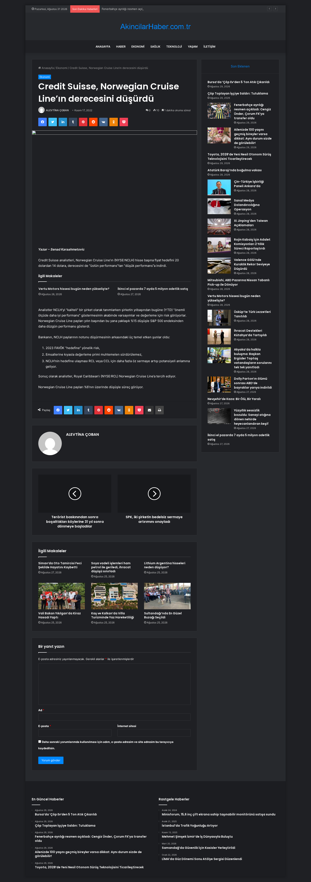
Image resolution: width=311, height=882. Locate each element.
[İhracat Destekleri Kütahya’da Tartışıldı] (219, 336)
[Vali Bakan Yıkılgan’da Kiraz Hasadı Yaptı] (61, 596)
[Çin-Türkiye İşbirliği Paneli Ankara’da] (219, 187)
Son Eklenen (240, 66)
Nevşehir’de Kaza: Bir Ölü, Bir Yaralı (234, 399)
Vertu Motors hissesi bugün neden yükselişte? (74, 289)
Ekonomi (137, 46)
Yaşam (193, 46)
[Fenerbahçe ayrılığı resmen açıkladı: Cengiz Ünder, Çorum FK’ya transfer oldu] (219, 111)
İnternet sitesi (126, 726)
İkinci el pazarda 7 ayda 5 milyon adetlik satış (153, 289)
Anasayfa (103, 46)
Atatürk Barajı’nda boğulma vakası (235, 170)
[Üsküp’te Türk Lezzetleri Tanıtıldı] (219, 318)
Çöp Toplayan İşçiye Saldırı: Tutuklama (238, 93)
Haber (120, 46)
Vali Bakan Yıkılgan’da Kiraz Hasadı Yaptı (59, 615)
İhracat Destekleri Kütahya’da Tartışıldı (250, 333)
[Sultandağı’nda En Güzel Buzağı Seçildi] (167, 596)
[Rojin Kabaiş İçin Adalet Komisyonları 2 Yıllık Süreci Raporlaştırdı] (219, 245)
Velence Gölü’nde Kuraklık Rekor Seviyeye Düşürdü (252, 264)
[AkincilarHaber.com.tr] (155, 26)
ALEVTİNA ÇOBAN (57, 110)
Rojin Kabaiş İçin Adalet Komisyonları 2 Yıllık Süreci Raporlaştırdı (252, 244)
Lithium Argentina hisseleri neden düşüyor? (164, 565)
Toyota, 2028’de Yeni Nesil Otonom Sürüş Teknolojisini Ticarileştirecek (239, 156)
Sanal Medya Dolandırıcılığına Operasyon (247, 204)
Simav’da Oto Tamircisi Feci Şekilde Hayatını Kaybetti (60, 565)
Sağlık (155, 46)
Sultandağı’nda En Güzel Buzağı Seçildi (163, 615)
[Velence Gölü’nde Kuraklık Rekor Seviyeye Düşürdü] (219, 266)
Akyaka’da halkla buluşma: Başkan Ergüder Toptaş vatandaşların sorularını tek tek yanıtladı (253, 358)
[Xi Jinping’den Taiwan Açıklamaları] (219, 226)
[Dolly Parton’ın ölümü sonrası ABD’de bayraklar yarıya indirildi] (219, 384)
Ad (41, 710)
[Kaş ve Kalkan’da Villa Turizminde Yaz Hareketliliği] (114, 596)
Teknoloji (174, 46)
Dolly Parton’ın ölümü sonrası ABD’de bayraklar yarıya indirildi (253, 383)
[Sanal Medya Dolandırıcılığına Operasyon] (219, 206)
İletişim (209, 46)
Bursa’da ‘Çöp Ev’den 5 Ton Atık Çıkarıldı (239, 82)
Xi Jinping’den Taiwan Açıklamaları (251, 223)
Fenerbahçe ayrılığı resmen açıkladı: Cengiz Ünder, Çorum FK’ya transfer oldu (152, 9)
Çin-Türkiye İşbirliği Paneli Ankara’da (249, 183)
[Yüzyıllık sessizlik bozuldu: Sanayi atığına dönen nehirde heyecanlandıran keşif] (219, 416)
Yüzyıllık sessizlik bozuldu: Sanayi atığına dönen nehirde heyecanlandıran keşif (252, 417)
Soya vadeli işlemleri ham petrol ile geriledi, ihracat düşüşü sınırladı (111, 567)
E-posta (44, 726)
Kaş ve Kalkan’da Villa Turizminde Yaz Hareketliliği (112, 615)
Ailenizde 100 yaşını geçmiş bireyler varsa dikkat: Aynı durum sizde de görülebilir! (253, 136)
